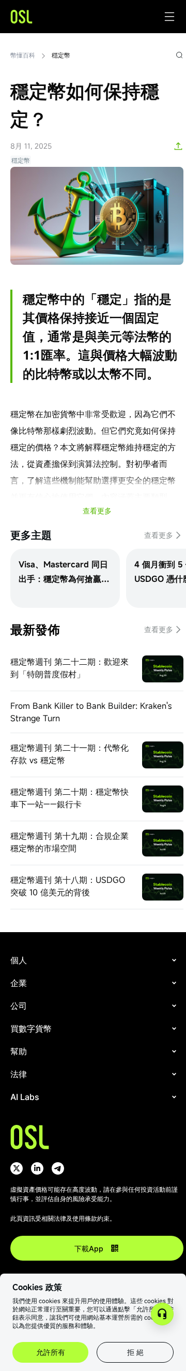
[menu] (96, 1034)
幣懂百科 (22, 55)
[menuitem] (94, 960)
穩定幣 (61, 55)
